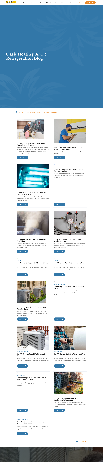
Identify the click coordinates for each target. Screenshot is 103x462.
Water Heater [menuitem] (54, 112)
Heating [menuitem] (38, 112)
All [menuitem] (16, 112)
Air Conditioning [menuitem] (22, 112)
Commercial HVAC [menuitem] (31, 112)
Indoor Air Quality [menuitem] (45, 112)
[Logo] (11, 1)
